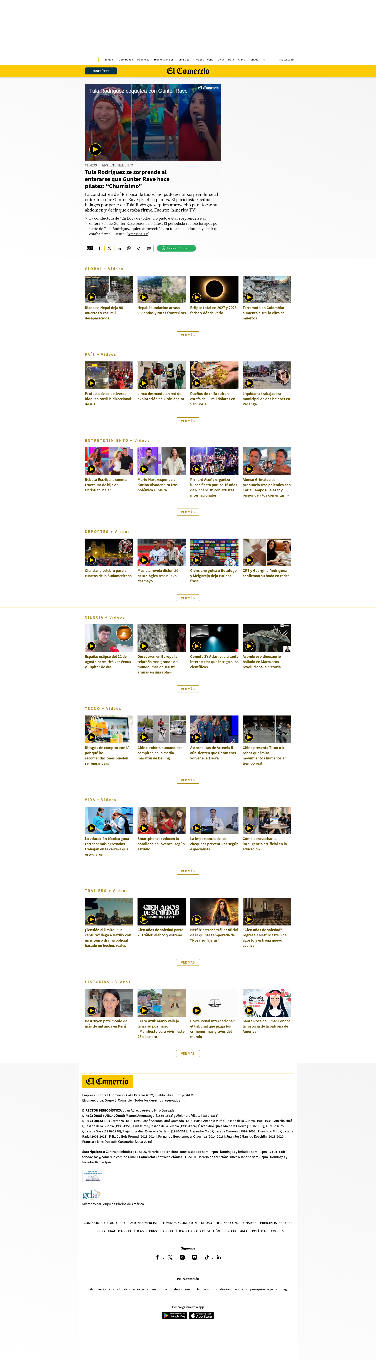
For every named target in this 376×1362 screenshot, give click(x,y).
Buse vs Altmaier (163, 60)
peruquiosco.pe (262, 1289)
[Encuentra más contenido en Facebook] (99, 248)
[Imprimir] (148, 248)
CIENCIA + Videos (105, 617)
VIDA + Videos (101, 799)
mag (283, 1289)
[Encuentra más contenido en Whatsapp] (129, 248)
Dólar (221, 60)
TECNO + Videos (103, 708)
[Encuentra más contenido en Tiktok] (139, 248)
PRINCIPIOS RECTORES (276, 1223)
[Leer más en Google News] (90, 248)
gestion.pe (159, 1289)
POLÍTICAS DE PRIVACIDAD (147, 1231)
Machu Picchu (204, 60)
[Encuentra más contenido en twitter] (109, 248)
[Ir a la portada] (107, 1081)
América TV (138, 233)
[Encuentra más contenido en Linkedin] (119, 248)
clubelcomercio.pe (130, 1289)
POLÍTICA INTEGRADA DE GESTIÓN (195, 1231)
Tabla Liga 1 (184, 60)
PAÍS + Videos (101, 354)
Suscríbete (100, 71)
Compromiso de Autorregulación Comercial (121, 1223)
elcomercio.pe (99, 1289)
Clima (241, 60)
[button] (95, 149)
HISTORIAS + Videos (108, 981)
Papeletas (143, 60)
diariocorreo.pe (231, 1289)
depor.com (182, 1289)
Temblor (109, 60)
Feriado (253, 60)
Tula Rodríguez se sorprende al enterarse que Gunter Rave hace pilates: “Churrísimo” (127, 179)
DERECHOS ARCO (235, 1231)
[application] (153, 122)
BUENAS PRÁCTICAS (110, 1231)
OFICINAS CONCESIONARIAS (236, 1223)
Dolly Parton (126, 60)
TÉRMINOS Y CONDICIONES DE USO (186, 1223)
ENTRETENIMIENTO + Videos (117, 440)
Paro (231, 60)
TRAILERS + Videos (106, 890)
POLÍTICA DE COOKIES (268, 1231)
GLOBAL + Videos (104, 268)
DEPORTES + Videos (107, 531)
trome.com (205, 1289)
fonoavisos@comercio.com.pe (104, 1157)
